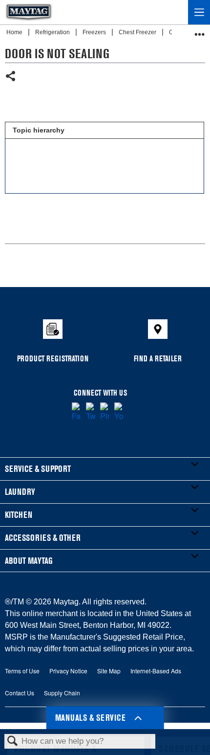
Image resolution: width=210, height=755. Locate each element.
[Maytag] (29, 12)
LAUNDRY (20, 492)
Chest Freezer (138, 32)
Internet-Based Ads (155, 670)
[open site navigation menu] (199, 12)
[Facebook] (76, 412)
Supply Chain (62, 692)
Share (11, 77)
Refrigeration (53, 32)
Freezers (95, 32)
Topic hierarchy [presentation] (38, 130)
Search (12, 741)
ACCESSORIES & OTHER (43, 538)
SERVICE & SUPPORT (38, 469)
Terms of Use (22, 670)
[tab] (104, 130)
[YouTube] (119, 412)
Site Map (109, 670)
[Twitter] (90, 412)
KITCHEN (18, 515)
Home (15, 32)
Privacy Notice (68, 670)
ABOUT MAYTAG (29, 560)
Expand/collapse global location (199, 31)
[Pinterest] (104, 412)
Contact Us (19, 692)
